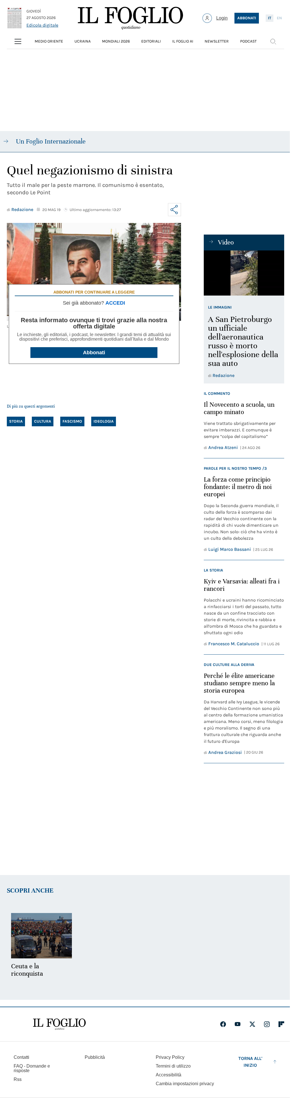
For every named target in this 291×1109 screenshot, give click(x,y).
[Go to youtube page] (237, 1024)
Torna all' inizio (250, 1062)
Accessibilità (168, 1074)
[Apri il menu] (18, 41)
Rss (18, 1079)
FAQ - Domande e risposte (32, 1068)
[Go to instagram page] (267, 1024)
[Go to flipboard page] (281, 1024)
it (269, 18)
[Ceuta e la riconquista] (41, 936)
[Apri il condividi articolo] (174, 209)
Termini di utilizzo (173, 1066)
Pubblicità (95, 1057)
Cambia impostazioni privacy (185, 1083)
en (279, 18)
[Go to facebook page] (223, 1024)
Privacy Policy (170, 1057)
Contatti (21, 1057)
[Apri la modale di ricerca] (273, 41)
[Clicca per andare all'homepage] (59, 1024)
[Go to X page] (252, 1024)
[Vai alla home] (130, 18)
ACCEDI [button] (115, 303)
